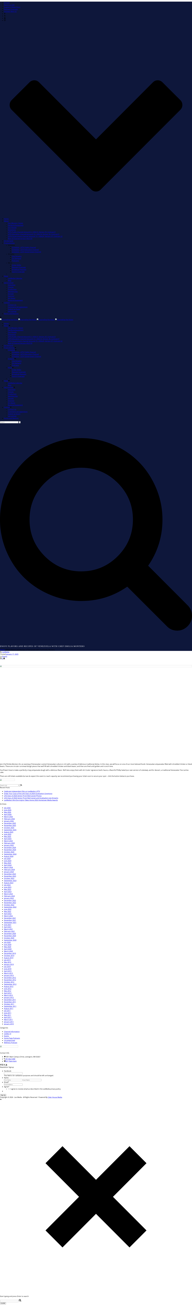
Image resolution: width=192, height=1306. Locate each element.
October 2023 (9, 878)
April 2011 (8, 1017)
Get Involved (8, 283)
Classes (11, 287)
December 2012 (10, 978)
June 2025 (7, 834)
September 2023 (10, 880)
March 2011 (8, 1019)
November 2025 (10, 825)
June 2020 (7, 944)
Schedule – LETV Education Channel (25, 250)
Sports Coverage (18, 272)
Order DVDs (16, 265)
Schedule (11, 350)
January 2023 (9, 898)
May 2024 (7, 863)
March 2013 (8, 973)
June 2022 (7, 909)
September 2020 (10, 940)
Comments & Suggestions (18, 307)
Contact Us (12, 305)
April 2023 (8, 892)
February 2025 (9, 843)
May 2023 (7, 889)
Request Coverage (11, 9)
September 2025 (10, 830)
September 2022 (10, 907)
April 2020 (8, 949)
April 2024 (8, 865)
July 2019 (7, 960)
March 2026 (8, 817)
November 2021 (10, 920)
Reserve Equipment (15, 300)
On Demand (8, 241)
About (6, 221)
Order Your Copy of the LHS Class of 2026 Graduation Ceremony (28, 793)
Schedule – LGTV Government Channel (26, 252)
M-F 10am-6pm (11, 1061)
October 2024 (9, 852)
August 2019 (8, 958)
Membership (13, 291)
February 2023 (9, 896)
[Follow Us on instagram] (2, 1065)
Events (4, 656)
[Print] (4, 659)
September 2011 (10, 1006)
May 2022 (7, 911)
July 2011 (7, 1011)
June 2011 (7, 1013)
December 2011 (10, 1000)
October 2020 (9, 938)
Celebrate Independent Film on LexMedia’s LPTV (22, 791)
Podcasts (15, 261)
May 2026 (7, 812)
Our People (12, 227)
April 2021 (8, 927)
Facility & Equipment (15, 225)
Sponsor (11, 296)
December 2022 (10, 900)
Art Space (11, 298)
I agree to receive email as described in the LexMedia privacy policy (35, 1089)
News (6, 276)
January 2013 (9, 975)
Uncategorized (9, 1040)
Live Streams (17, 256)
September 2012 (10, 984)
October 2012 (9, 982)
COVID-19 (7, 1034)
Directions (12, 230)
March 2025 (8, 841)
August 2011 (8, 1008)
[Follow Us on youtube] (6, 1065)
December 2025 (10, 823)
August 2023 (8, 883)
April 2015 (8, 971)
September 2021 (10, 922)
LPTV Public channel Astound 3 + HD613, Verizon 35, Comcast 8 (31, 232)
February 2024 (9, 869)
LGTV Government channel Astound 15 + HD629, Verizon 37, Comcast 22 (35, 236)
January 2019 (9, 964)
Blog (9, 280)
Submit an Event (14, 309)
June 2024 (7, 861)
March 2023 (8, 894)
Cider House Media (55, 1097)
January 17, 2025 (12, 654)
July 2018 (7, 967)
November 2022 (10, 903)
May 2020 (7, 947)
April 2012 (8, 993)
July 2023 (7, 885)
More (10, 367)
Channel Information (12, 1031)
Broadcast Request (19, 269)
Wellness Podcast (10, 1043)
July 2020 (7, 942)
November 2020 (10, 936)
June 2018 (7, 969)
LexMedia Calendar (15, 278)
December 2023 (10, 874)
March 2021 (8, 929)
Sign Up (3, 1095)
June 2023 (7, 887)
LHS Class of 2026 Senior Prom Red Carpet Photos (23, 796)
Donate (7, 3)
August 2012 (8, 986)
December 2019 (10, 953)
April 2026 (8, 814)
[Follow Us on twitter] (4, 1065)
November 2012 (10, 980)
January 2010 (9, 1024)
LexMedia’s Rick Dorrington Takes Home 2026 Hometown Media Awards (31, 800)
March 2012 (8, 995)
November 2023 (10, 876)
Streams (11, 359)
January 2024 (9, 872)
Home (6, 219)
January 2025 (9, 845)
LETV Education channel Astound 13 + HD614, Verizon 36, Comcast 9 (33, 234)
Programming (9, 243)
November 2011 (10, 1002)
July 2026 (7, 808)
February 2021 (9, 931)
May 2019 (7, 962)
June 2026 (7, 810)
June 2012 (7, 989)
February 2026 (9, 819)
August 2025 (8, 832)
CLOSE (3, 1303)
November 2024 (10, 850)
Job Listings (12, 311)
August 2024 (8, 856)
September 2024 (10, 854)
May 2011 (7, 1015)
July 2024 (7, 858)
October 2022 (9, 905)
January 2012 (9, 997)
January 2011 (9, 1022)
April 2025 (8, 839)
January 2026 (9, 821)
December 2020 (10, 933)
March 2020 (8, 951)
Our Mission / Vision (15, 223)
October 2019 (9, 955)
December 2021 (10, 918)
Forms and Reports (11, 314)
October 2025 (9, 828)
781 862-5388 (10, 1059)
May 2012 (7, 991)
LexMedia (5, 652)
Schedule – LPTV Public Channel (24, 247)
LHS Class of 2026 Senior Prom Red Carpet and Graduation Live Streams (31, 798)
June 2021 (7, 925)
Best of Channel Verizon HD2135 (20, 239)
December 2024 (10, 847)
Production (12, 289)
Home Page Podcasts (12, 1038)
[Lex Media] (36, 320)
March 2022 (8, 916)
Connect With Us (10, 11)
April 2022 (8, 914)
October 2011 (9, 1004)
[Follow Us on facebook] (1, 1065)
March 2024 (8, 867)
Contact (7, 302)
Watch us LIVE (9, 5)
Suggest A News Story (12, 7)
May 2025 (7, 836)
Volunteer (12, 285)
